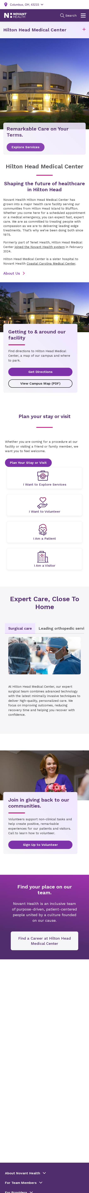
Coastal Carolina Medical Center (51, 263)
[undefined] (44, 478)
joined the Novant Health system (40, 247)
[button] (84, 30)
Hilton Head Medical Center (34, 29)
